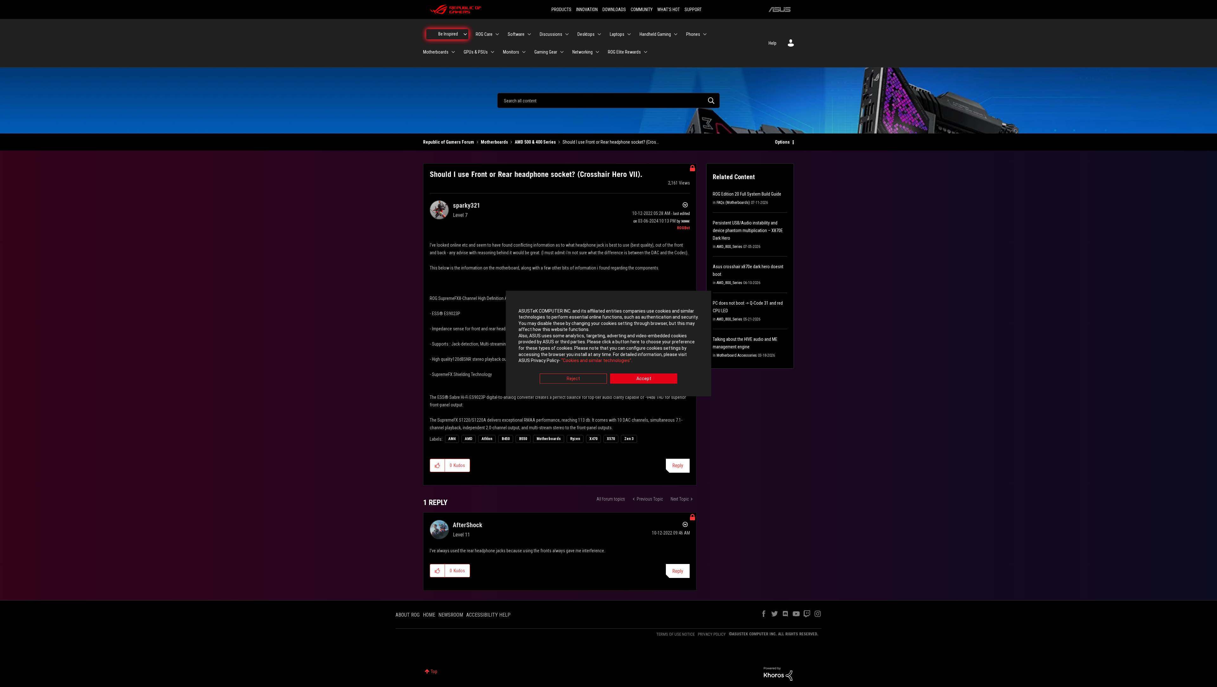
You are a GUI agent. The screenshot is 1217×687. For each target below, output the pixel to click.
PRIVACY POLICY (712, 634)
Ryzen (575, 439)
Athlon (487, 439)
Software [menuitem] (516, 34)
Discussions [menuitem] (551, 34)
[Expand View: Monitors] (524, 52)
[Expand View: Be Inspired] (465, 34)
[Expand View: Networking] (597, 52)
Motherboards (494, 142)
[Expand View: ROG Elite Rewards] (645, 52)
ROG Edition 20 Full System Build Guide (747, 194)
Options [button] (782, 142)
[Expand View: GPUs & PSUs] (492, 52)
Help (772, 43)
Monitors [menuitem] (511, 52)
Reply (677, 466)
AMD (468, 439)
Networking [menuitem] (582, 52)
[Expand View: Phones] (705, 34)
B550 (523, 439)
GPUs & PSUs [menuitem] (476, 52)
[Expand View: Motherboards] (453, 52)
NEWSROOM (450, 615)
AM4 (451, 439)
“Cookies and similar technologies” (596, 360)
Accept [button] (643, 378)
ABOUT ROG (408, 615)
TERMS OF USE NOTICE (675, 634)
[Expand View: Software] (529, 34)
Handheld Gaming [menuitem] (655, 34)
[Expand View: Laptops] (629, 34)
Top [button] (434, 671)
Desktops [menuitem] (586, 34)
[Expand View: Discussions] (567, 34)
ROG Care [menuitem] (484, 34)
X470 (593, 439)
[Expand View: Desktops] (599, 34)
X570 (611, 439)
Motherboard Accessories (737, 355)
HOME (429, 615)
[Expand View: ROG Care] (497, 34)
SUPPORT (693, 9)
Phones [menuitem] (693, 34)
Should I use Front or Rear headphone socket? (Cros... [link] (611, 142)
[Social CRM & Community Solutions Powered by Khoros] (778, 673)
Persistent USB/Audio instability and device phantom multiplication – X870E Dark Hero (748, 230)
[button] (437, 465)
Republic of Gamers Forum (448, 142)
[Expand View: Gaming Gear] (562, 52)
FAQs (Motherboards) (733, 202)
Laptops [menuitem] (617, 34)
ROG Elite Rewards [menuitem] (624, 52)
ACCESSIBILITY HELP (488, 615)
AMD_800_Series (729, 246)
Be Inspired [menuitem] (448, 33)
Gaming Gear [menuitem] (545, 52)
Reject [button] (573, 378)
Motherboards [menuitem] (435, 52)
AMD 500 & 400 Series (535, 142)
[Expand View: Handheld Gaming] (676, 34)
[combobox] (608, 100)
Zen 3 (629, 439)
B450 (506, 439)
